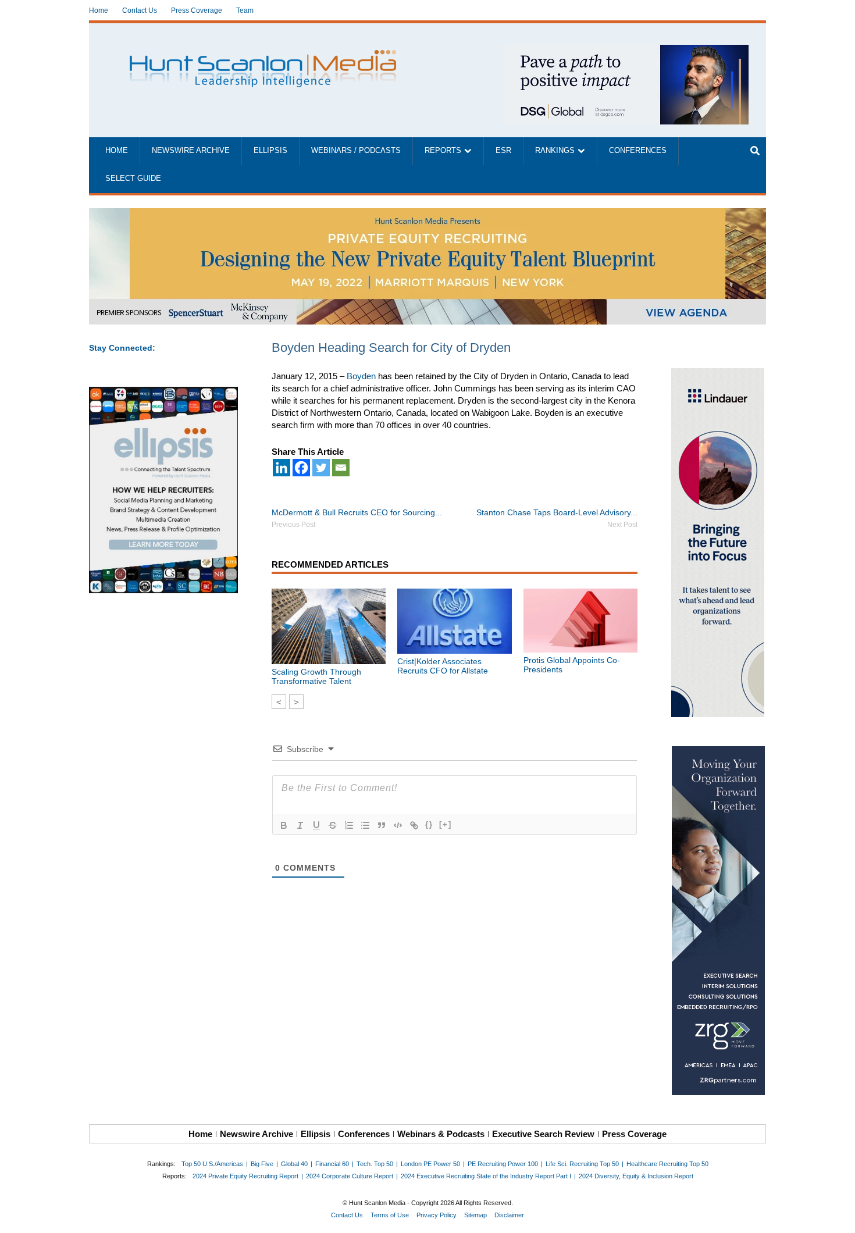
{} (429, 824)
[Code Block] (398, 825)
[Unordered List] (365, 825)
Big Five (262, 1163)
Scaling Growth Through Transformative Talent (316, 676)
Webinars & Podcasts (440, 1134)
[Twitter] (321, 467)
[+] (445, 824)
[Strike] (333, 825)
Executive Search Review (543, 1134)
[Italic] (300, 825)
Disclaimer (509, 1214)
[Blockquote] (381, 825)
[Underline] (316, 825)
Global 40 (294, 1163)
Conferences (638, 151)
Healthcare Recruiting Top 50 (667, 1163)
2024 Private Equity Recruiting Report (245, 1176)
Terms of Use (389, 1214)
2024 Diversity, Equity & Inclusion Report (636, 1176)
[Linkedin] (281, 467)
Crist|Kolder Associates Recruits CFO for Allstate (442, 666)
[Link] (414, 825)
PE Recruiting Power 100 (503, 1163)
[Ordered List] (349, 825)
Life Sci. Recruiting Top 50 (582, 1163)
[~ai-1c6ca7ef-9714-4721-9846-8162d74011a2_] (626, 51)
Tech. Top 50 (375, 1163)
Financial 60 (332, 1163)
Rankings (555, 151)
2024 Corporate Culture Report (349, 1176)
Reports (443, 151)
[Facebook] (301, 467)
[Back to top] (838, 1216)
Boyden (361, 376)
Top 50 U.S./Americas (212, 1163)
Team (245, 10)
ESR (503, 151)
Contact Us (139, 10)
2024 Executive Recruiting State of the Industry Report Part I (486, 1176)
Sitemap (475, 1214)
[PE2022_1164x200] (427, 214)
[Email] (341, 467)
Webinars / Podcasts (356, 151)
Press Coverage (196, 10)
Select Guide (133, 178)
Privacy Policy (436, 1214)
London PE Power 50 (430, 1163)
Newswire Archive (191, 151)
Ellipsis (270, 151)
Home (98, 10)
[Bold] (284, 825)
